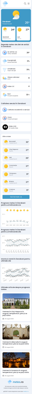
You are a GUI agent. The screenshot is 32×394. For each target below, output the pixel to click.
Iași (10, 157)
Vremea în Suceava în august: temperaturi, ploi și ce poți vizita (15, 371)
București (12, 141)
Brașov (11, 181)
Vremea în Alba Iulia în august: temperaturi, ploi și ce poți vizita (15, 343)
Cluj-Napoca (13, 149)
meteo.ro (26, 391)
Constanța (13, 165)
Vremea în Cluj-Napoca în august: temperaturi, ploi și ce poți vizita (14, 313)
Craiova (12, 189)
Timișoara (12, 173)
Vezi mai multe (14, 197)
